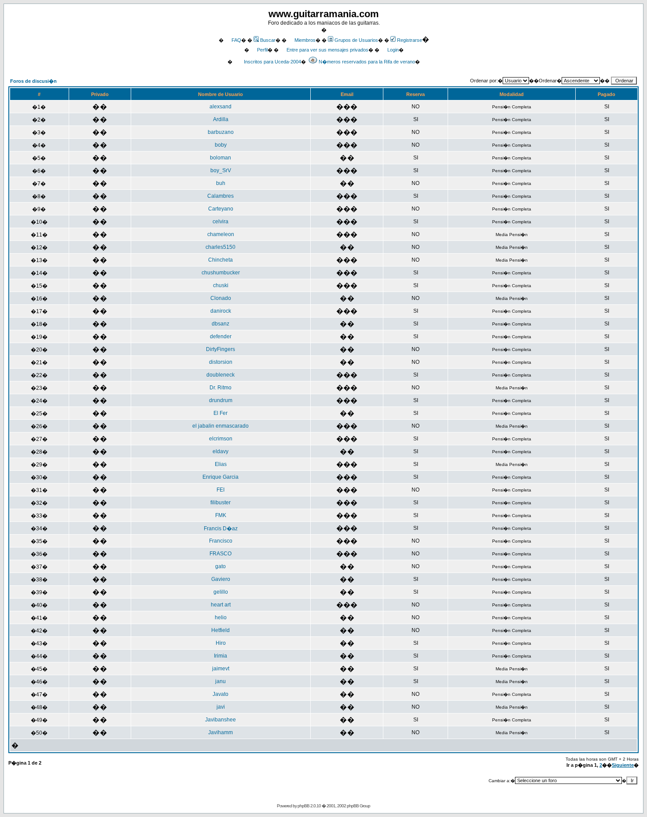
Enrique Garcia (220, 477)
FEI (220, 490)
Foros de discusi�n (33, 81)
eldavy (220, 451)
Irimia (220, 656)
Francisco (220, 541)
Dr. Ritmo (221, 387)
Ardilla (220, 119)
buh (220, 183)
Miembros (305, 40)
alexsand (221, 107)
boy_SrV (220, 170)
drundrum (220, 400)
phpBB (303, 805)
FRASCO (221, 554)
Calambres (220, 196)
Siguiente (623, 765)
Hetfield (220, 630)
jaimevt (220, 668)
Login (393, 49)
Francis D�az (221, 528)
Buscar (268, 40)
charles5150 (220, 247)
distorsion (220, 362)
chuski (220, 285)
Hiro (221, 643)
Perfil (262, 49)
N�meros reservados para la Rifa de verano (367, 61)
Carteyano (220, 209)
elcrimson (220, 439)
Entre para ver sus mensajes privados (327, 49)
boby (221, 145)
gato (220, 566)
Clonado (220, 298)
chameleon (220, 234)
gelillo (220, 592)
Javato (220, 694)
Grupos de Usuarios (356, 40)
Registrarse (409, 40)
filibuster (220, 502)
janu (220, 681)
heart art (221, 605)
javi (221, 707)
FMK (220, 515)
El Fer (220, 413)
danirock (220, 311)
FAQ (236, 40)
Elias (221, 464)
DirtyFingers (220, 349)
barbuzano (221, 132)
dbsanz (220, 324)
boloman (220, 158)
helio (221, 617)
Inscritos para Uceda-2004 (272, 61)
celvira (220, 221)
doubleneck (220, 375)
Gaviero (220, 579)
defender (221, 336)
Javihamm (220, 732)
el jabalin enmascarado (220, 426)
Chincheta (220, 260)
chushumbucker (221, 273)
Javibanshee (220, 720)
